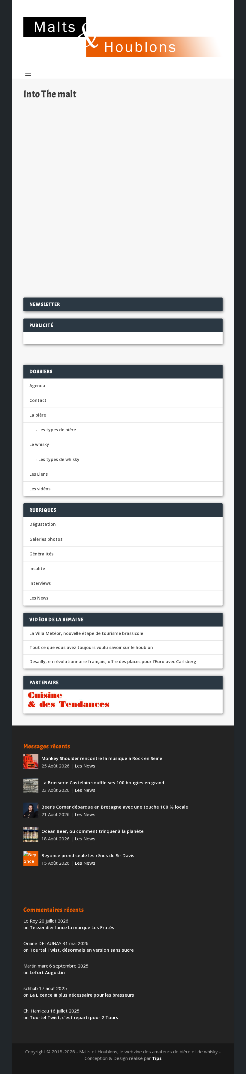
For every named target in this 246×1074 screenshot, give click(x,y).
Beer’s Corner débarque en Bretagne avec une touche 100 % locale (114, 807)
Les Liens (38, 474)
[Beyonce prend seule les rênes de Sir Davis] (30, 858)
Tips (157, 1058)
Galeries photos (45, 539)
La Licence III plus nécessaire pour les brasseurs (82, 995)
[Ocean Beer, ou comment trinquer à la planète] (30, 834)
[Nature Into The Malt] (123, 162)
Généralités (41, 554)
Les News (38, 598)
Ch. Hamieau (47, 240)
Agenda (37, 385)
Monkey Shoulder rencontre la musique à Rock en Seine (101, 758)
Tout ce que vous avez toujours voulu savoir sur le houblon (91, 647)
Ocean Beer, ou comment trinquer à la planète (92, 831)
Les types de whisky (59, 459)
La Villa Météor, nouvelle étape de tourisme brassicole (86, 633)
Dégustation (96, 240)
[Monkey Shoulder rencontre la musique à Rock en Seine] (30, 761)
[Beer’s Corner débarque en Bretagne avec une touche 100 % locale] (30, 810)
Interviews (40, 583)
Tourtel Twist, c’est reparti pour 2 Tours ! (75, 1017)
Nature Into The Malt (55, 231)
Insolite (37, 568)
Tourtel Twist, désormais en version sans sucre (82, 950)
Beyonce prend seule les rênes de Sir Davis (87, 855)
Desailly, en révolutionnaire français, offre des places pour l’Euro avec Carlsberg (112, 661)
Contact (37, 400)
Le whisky (39, 444)
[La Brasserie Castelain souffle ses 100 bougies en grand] (30, 785)
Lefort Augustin (47, 972)
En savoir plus (192, 273)
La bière (37, 415)
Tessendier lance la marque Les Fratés (72, 927)
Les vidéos (39, 489)
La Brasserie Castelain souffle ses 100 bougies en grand (102, 782)
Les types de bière (57, 429)
